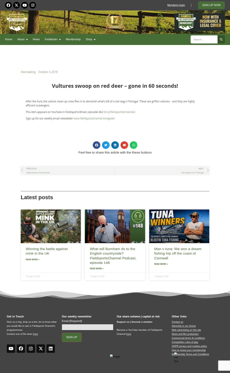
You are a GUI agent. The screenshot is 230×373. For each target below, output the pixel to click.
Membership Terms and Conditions (190, 354)
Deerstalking (28, 72)
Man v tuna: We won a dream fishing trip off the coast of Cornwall (178, 253)
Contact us (177, 321)
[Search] (221, 39)
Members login (176, 5)
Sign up (71, 337)
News (36, 39)
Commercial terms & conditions (188, 338)
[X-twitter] (16, 5)
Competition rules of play (185, 342)
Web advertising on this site (186, 330)
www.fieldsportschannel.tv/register (94, 118)
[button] (96, 145)
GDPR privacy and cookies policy (189, 346)
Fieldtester (51, 39)
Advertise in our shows (184, 326)
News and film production (185, 334)
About (20, 39)
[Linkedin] (50, 348)
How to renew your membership (189, 350)
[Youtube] (24, 5)
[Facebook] (8, 5)
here (35, 334)
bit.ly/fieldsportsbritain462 (119, 112)
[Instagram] (32, 5)
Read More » (32, 259)
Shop (89, 39)
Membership (73, 39)
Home (8, 39)
